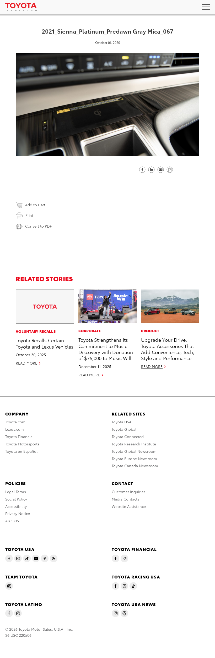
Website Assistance (129, 506)
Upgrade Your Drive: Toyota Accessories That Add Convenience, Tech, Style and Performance (167, 348)
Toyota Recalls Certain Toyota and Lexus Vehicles (44, 343)
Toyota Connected (128, 436)
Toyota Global (124, 429)
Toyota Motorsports (22, 443)
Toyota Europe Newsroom (134, 458)
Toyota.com (15, 421)
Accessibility (16, 506)
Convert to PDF (38, 226)
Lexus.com (14, 429)
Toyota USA (121, 421)
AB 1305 (12, 520)
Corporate (89, 330)
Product (150, 330)
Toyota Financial (19, 436)
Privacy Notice (17, 513)
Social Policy (16, 499)
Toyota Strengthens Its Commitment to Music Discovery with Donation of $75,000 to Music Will (105, 348)
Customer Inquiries (129, 491)
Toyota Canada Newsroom (135, 465)
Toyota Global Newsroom (134, 451)
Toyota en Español (21, 451)
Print (29, 215)
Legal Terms (15, 491)
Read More (26, 363)
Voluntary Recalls (36, 331)
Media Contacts (125, 499)
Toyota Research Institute (134, 443)
